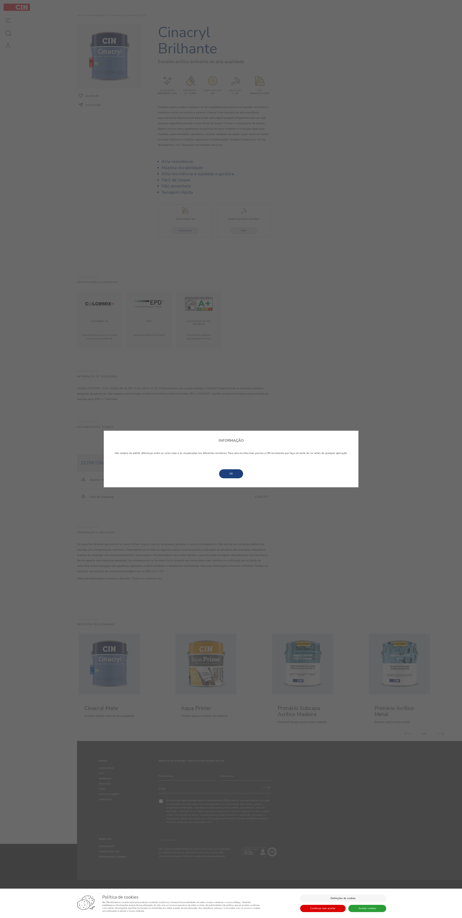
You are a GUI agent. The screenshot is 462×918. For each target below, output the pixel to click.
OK (231, 473)
